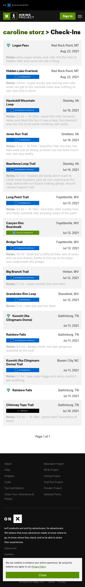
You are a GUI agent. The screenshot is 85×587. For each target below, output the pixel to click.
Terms (51, 581)
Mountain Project (54, 463)
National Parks (52, 494)
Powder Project (53, 488)
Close (42, 575)
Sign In (68, 16)
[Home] (20, 16)
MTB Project (51, 469)
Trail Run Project (53, 482)
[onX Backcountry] (16, 5)
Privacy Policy (39, 566)
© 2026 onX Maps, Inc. (31, 581)
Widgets (9, 476)
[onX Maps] (13, 522)
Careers (9, 554)
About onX (10, 548)
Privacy (62, 581)
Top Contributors (14, 488)
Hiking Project (52, 476)
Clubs (7, 482)
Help (7, 469)
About (7, 463)
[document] (42, 569)
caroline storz (23, 31)
